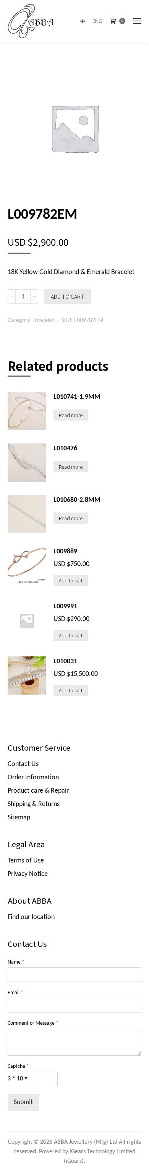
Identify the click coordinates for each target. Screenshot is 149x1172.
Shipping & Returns (34, 804)
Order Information (33, 777)
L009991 (65, 606)
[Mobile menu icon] (137, 21)
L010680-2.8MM (76, 500)
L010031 (65, 661)
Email (15, 993)
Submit (23, 1102)
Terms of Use (26, 860)
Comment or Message (33, 1023)
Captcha (18, 1066)
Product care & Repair (38, 791)
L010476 (65, 448)
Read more (71, 415)
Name (16, 962)
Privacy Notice (28, 874)
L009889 (65, 551)
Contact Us (23, 764)
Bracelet (43, 321)
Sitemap (19, 817)
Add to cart (67, 296)
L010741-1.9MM (76, 397)
